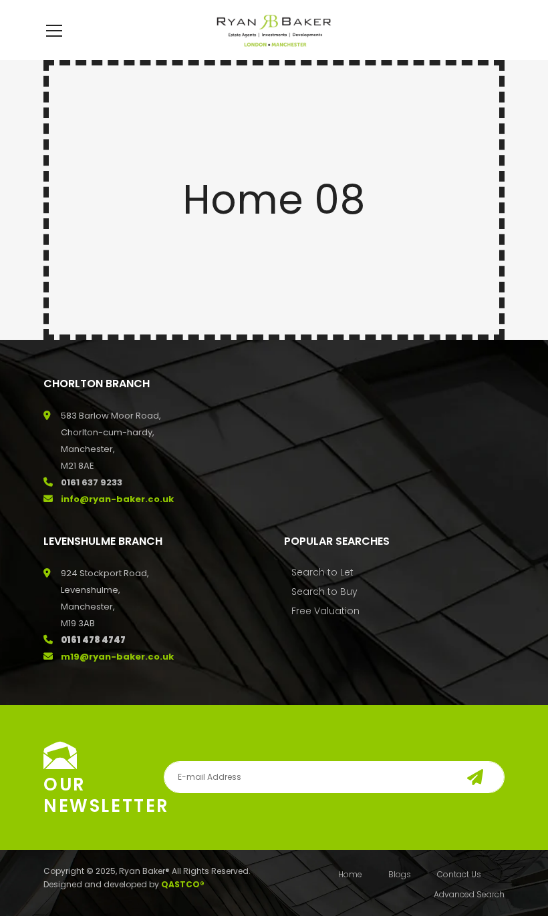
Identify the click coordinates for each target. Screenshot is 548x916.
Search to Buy (324, 591)
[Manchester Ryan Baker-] (274, 29)
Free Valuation (325, 611)
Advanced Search (469, 894)
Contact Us (459, 874)
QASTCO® (182, 884)
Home (350, 874)
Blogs (399, 874)
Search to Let (322, 572)
